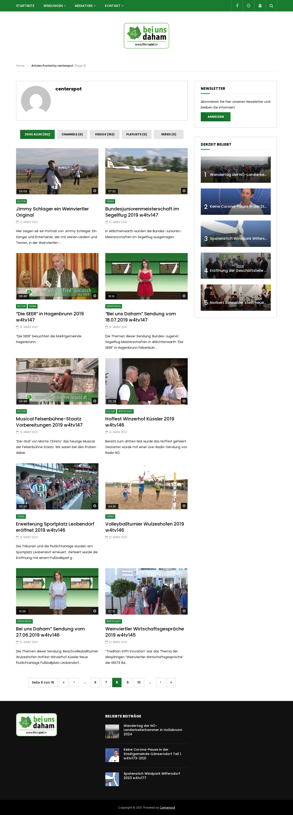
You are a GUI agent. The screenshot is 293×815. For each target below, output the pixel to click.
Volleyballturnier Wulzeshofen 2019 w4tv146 (144, 527)
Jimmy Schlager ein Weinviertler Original (52, 212)
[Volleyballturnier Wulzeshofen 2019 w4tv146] (146, 486)
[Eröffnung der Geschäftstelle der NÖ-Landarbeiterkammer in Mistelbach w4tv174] (236, 266)
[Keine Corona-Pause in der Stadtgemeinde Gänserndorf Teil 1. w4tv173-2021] (236, 201)
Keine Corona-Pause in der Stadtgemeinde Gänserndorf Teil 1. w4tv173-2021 (153, 753)
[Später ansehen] (248, 5)
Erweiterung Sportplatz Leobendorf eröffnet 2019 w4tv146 (55, 527)
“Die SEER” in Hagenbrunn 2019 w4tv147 (50, 317)
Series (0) (168, 134)
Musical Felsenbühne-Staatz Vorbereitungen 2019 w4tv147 (49, 422)
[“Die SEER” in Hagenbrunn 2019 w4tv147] (57, 276)
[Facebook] (237, 5)
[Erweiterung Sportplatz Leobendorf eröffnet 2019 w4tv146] (57, 486)
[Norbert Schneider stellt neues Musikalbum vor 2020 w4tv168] (236, 297)
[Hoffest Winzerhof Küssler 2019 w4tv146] (146, 381)
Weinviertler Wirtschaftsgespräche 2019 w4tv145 (144, 632)
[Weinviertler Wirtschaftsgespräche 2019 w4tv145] (146, 591)
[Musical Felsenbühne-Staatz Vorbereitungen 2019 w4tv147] (57, 381)
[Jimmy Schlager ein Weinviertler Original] (57, 171)
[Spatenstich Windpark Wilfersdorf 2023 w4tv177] (236, 234)
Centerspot (167, 808)
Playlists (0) (136, 134)
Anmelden (216, 117)
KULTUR (21, 201)
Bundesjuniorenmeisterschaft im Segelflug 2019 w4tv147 (142, 212)
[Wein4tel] (146, 36)
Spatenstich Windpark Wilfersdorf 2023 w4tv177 (152, 775)
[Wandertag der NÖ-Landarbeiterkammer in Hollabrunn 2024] (236, 169)
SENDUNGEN (53, 5)
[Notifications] (260, 5)
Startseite (25, 5)
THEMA (110, 201)
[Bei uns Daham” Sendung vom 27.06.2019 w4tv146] (57, 591)
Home (20, 66)
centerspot (68, 89)
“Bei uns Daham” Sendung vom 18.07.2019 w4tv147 (140, 317)
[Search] (271, 5)
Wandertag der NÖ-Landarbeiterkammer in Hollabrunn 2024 (153, 730)
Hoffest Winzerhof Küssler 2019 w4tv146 (139, 422)
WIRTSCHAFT (125, 411)
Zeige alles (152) (37, 134)
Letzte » (171, 682)
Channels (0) (72, 134)
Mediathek (84, 5)
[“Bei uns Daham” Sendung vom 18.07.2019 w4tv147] (146, 276)
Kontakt (112, 5)
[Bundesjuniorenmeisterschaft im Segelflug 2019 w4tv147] (146, 171)
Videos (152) (104, 134)
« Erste (63, 682)
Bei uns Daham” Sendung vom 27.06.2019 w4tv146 (50, 632)
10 (139, 682)
